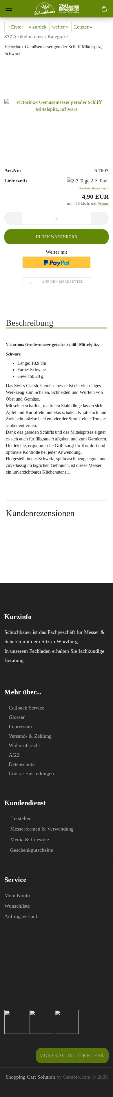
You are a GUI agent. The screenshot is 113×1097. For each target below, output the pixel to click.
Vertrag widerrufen (72, 1055)
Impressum (20, 726)
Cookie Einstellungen (31, 773)
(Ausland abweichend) (94, 188)
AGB (14, 755)
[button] (13, 218)
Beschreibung (29, 323)
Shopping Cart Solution (30, 1077)
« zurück (38, 27)
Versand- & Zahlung (30, 736)
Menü (8, 8)
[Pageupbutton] (97, 1088)
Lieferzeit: (15, 180)
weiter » (60, 27)
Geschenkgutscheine (31, 850)
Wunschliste (17, 906)
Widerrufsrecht (24, 745)
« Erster (15, 27)
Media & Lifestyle (29, 839)
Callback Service (26, 708)
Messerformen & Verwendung (42, 829)
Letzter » (83, 27)
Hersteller (20, 818)
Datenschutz (21, 764)
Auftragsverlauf (20, 916)
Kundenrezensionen (40, 513)
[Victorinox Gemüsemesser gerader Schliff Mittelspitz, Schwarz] (56, 106)
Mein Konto (17, 895)
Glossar (17, 717)
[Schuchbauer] (56, 8)
